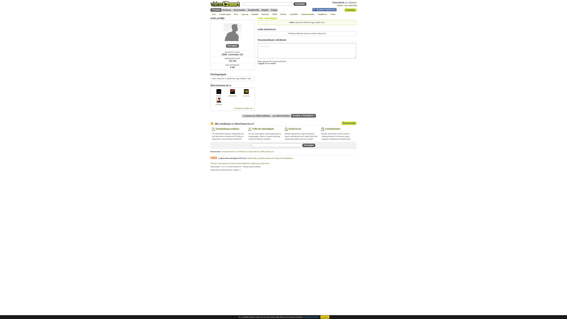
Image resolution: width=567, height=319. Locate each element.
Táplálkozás (322, 14)
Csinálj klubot (332, 129)
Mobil (274, 14)
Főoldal (216, 10)
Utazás (332, 14)
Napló (265, 10)
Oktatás (283, 14)
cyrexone (246, 96)
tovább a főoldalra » (304, 115)
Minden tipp (252, 158)
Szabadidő (294, 14)
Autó (214, 14)
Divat (236, 14)
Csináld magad (225, 14)
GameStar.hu (254, 152)
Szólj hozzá (294, 129)
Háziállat (255, 14)
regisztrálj (352, 5)
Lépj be (340, 5)
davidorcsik (232, 96)
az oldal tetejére (281, 115)
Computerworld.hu (228, 152)
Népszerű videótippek (284, 158)
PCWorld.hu (242, 152)
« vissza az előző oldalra (256, 115)
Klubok (227, 10)
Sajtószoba (255, 163)
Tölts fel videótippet (263, 129)
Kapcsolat (265, 163)
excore (218, 96)
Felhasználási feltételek (239, 163)
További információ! (311, 317)
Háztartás (265, 14)
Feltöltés (350, 10)
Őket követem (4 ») (220, 85)
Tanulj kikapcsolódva (227, 129)
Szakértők (253, 10)
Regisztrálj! (349, 123)
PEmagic (219, 104)
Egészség (245, 14)
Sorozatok (239, 10)
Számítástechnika (307, 14)
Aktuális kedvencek (266, 158)
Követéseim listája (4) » (243, 108)
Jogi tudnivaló (223, 163)
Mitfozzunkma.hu (267, 152)
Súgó (274, 10)
